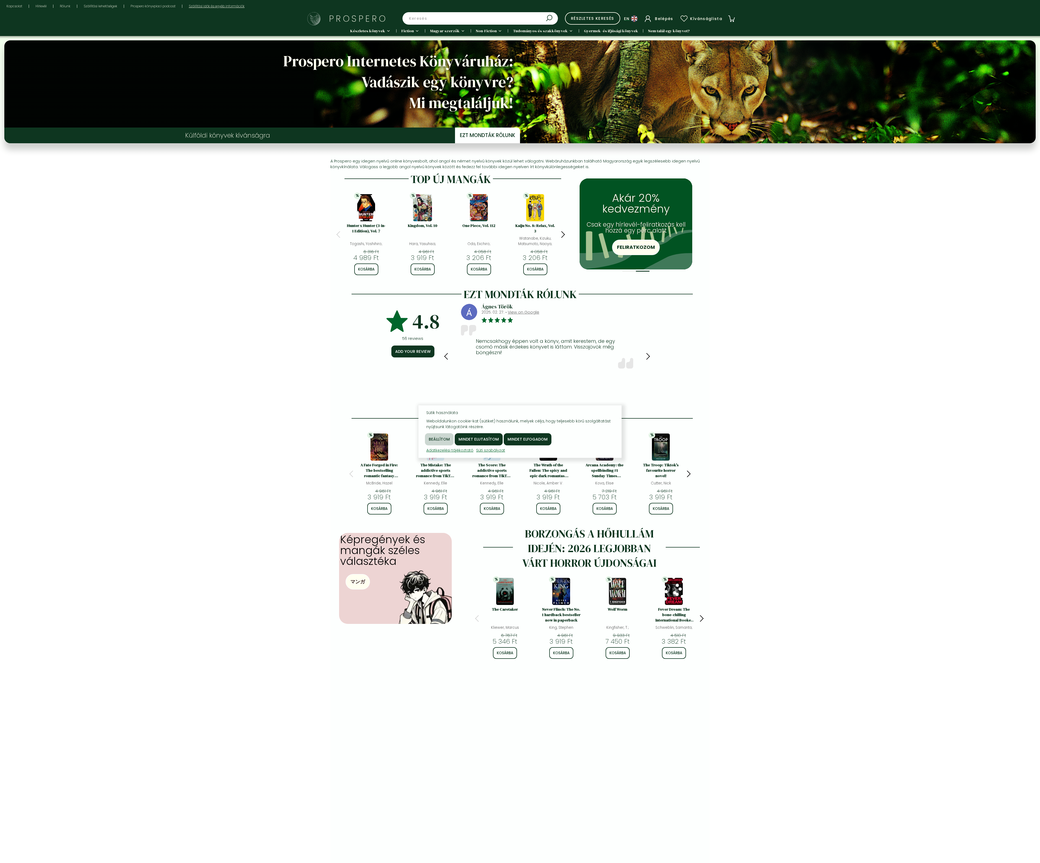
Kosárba (366, 269)
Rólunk (65, 6)
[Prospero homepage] (313, 18)
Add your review (413, 351)
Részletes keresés (592, 18)
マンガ (357, 581)
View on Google (523, 312)
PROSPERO (358, 18)
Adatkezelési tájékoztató (449, 450)
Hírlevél (41, 6)
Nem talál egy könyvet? (669, 31)
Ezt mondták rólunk (487, 135)
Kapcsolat (14, 6)
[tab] (629, 271)
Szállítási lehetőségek (100, 6)
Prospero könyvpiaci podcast (153, 6)
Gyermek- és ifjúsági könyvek (611, 31)
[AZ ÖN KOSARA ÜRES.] (731, 18)
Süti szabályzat (490, 450)
